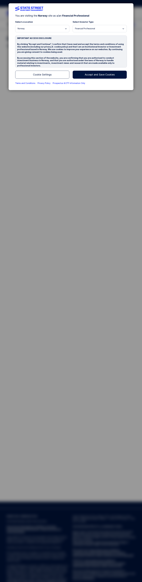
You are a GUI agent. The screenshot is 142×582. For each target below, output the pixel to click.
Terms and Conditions (25, 83)
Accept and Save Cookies (100, 74)
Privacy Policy (44, 83)
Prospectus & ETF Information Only (69, 83)
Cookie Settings (42, 74)
